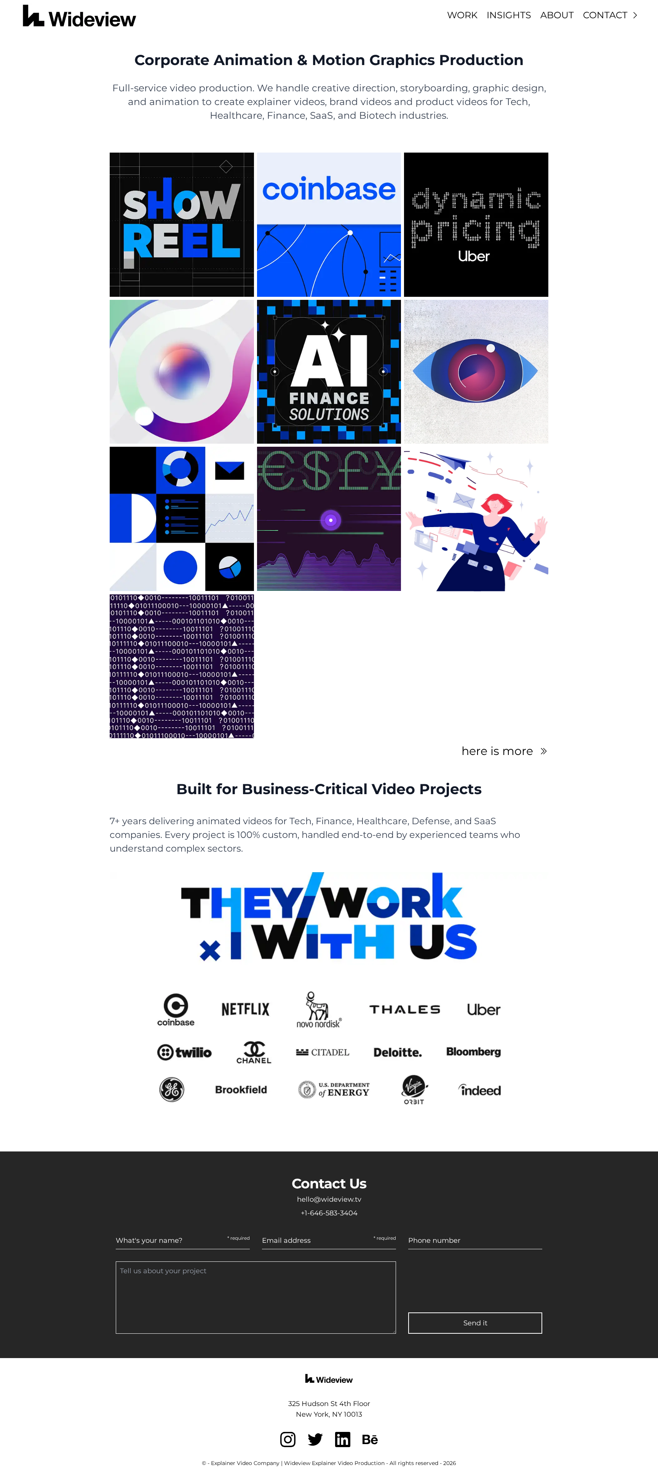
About (557, 15)
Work (462, 15)
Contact (605, 15)
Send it (475, 1323)
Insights (509, 15)
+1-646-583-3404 (329, 1213)
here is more (497, 751)
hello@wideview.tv (329, 1199)
